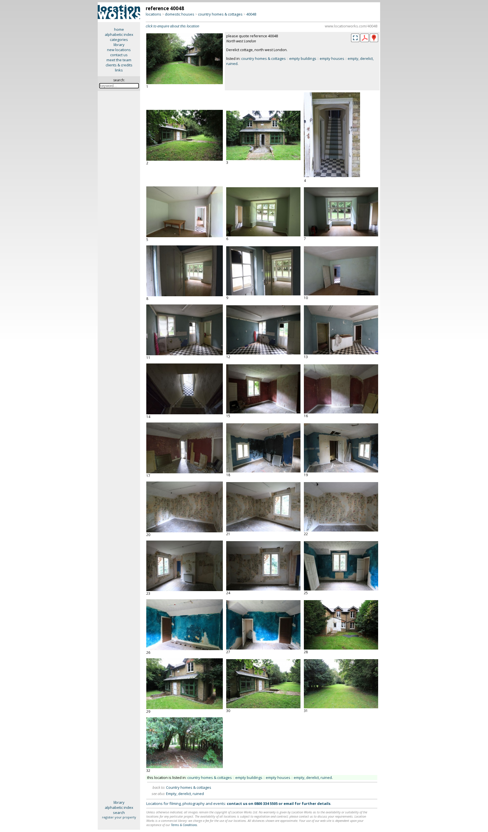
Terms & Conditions (184, 825)
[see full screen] (355, 38)
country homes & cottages (220, 14)
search (119, 812)
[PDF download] (364, 40)
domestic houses (179, 14)
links (119, 70)
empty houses (332, 58)
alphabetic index (119, 34)
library (119, 44)
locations (153, 14)
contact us (119, 54)
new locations (119, 49)
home (119, 29)
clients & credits (119, 64)
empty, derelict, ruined (313, 777)
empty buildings (302, 58)
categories (119, 39)
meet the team (118, 59)
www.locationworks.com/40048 (351, 26)
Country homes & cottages (188, 787)
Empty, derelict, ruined (185, 793)
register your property (119, 817)
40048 (251, 14)
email (289, 803)
